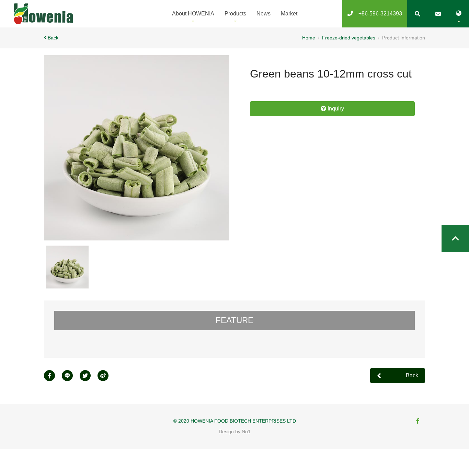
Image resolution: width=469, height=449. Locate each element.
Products (235, 13)
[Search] (417, 13)
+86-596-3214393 (377, 13)
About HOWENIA (193, 13)
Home (308, 37)
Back (53, 37)
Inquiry (335, 108)
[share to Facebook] (53, 375)
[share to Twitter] (89, 375)
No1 (246, 431)
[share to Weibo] (106, 375)
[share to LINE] (71, 375)
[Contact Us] (438, 13)
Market (289, 13)
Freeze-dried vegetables (348, 37)
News (263, 13)
